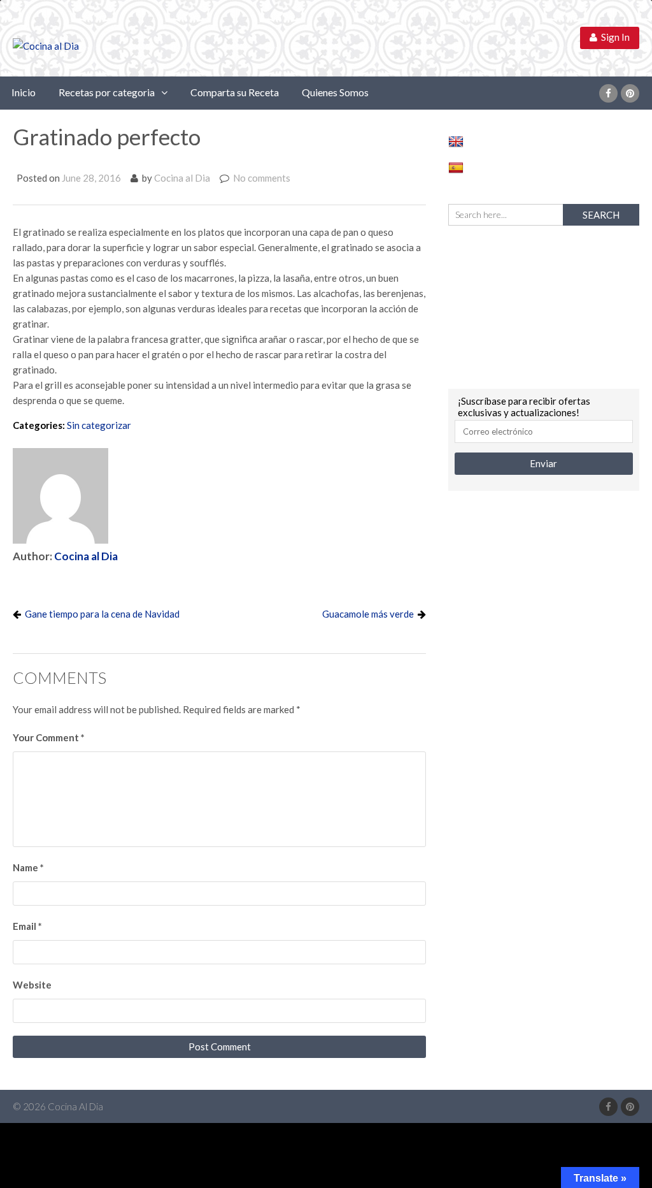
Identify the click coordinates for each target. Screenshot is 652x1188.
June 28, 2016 (91, 178)
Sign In (613, 37)
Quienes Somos (335, 92)
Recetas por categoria (107, 92)
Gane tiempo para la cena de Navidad (102, 613)
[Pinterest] (630, 93)
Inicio (23, 92)
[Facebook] (608, 93)
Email (27, 926)
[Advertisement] (543, 305)
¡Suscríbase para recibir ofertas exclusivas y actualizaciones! (524, 406)
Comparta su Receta (234, 92)
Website (32, 984)
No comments (261, 178)
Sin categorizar (99, 425)
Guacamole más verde (368, 613)
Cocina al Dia (182, 178)
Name (28, 867)
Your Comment (49, 737)
